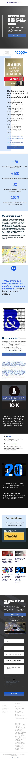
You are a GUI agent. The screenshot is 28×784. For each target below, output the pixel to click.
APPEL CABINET (17, 35)
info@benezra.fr (19, 715)
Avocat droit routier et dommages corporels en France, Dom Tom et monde (7, 577)
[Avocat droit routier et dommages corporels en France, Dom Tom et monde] (7, 570)
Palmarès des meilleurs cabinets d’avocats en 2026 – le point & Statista (7, 560)
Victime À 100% (4, 706)
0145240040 (19, 712)
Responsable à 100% (5, 711)
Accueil (3, 703)
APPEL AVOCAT (15, 147)
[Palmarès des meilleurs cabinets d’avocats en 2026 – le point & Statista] (7, 553)
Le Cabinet (4, 705)
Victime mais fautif (5, 708)
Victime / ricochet (5, 709)
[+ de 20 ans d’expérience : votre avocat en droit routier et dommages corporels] (20, 570)
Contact (10, 712)
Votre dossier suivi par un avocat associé (20, 560)
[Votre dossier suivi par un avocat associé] (20, 553)
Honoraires (4, 712)
